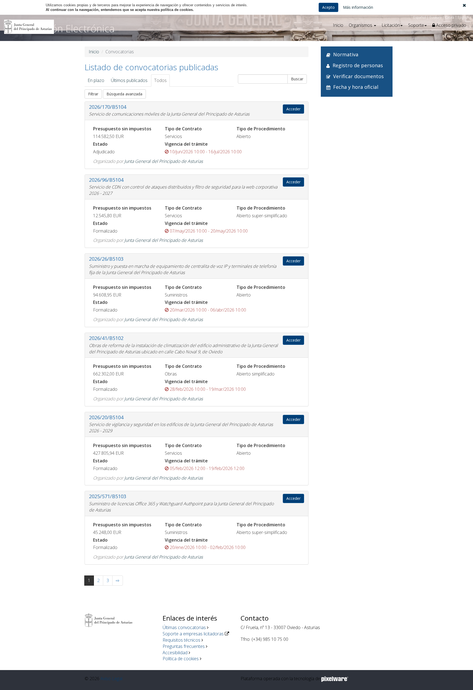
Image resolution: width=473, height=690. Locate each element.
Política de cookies (181, 659)
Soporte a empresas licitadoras (193, 634)
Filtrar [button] (93, 93)
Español (419, 17)
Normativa (345, 54)
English (463, 17)
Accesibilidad (175, 653)
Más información (358, 7)
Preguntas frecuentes (184, 646)
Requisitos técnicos (181, 640)
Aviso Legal (111, 679)
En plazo (96, 80)
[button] (464, 5)
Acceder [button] (293, 108)
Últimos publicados (129, 80)
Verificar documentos (358, 76)
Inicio (338, 25)
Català (449, 17)
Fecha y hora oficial (355, 87)
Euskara (435, 17)
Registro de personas (358, 65)
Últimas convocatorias (184, 627)
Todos (160, 80)
